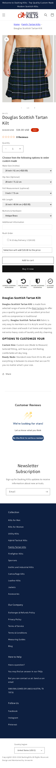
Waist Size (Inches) (11, 165)
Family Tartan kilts (31, 24)
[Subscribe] (46, 491)
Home (17, 24)
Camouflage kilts (16, 574)
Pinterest (12, 724)
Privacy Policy (14, 619)
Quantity (6, 143)
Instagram (13, 717)
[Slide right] (34, 108)
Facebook (13, 711)
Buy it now (28, 268)
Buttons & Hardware (11, 210)
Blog (10, 646)
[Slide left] (21, 108)
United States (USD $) (26, 750)
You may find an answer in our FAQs (25, 671)
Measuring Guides (16, 639)
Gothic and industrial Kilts (21, 567)
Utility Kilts (13, 533)
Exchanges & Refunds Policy (21, 612)
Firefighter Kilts (15, 553)
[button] (3, 15)
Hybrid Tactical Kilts (17, 540)
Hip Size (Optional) (11, 177)
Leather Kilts (14, 580)
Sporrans (12, 560)
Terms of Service (16, 626)
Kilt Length (7, 199)
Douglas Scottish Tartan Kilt (28, 28)
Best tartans (38, 308)
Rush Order (7, 233)
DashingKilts (27, 757)
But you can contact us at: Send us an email (26, 680)
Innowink (29, 760)
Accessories (13, 594)
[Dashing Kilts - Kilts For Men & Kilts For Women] (28, 15)
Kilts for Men (14, 520)
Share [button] (8, 374)
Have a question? (16, 664)
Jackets (12, 587)
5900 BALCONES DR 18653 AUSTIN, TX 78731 (26, 690)
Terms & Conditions (17, 632)
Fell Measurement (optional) (15, 188)
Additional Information (13, 222)
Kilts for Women (16, 526)
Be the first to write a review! (28, 438)
